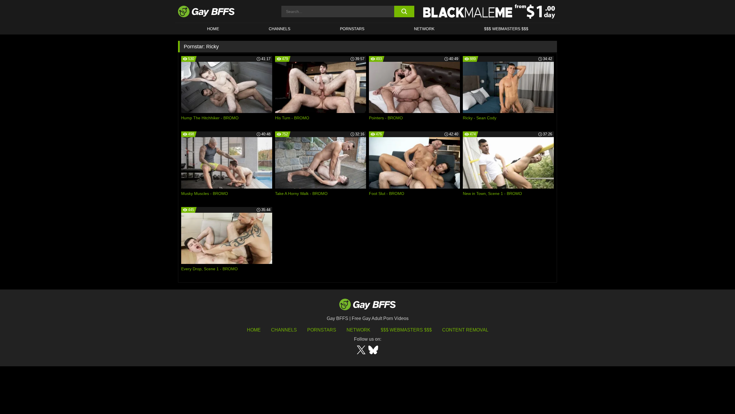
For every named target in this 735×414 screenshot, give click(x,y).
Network (424, 28)
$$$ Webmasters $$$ (506, 28)
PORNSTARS (352, 28)
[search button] (404, 11)
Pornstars (321, 329)
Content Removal (465, 329)
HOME (213, 28)
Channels (284, 329)
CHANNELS (279, 28)
